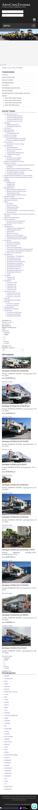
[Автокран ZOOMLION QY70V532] (16, 428)
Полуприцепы (8, 254)
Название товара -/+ (8, 322)
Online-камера (7, 90)
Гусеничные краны (12, 209)
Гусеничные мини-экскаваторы (16, 221)
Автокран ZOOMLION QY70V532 (15, 441)
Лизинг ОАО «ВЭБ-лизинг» (12, 105)
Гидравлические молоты (14, 230)
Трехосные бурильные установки (16, 238)
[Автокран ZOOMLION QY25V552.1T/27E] (16, 536)
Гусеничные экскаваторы (14, 312)
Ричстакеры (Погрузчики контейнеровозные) (20, 249)
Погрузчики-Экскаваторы (14, 247)
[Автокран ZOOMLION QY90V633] (16, 362)
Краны (14, 67)
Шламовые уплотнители (11, 309)
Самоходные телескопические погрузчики (19, 251)
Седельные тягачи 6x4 (13, 295)
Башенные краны (12, 205)
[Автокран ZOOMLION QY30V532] (16, 504)
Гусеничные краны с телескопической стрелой (20, 210)
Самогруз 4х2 (11, 277)
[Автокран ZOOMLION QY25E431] (16, 603)
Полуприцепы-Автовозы (14, 258)
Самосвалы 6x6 (11, 287)
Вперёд (6, 341)
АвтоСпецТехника (16, 4)
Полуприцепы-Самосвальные (15, 265)
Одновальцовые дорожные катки (16, 191)
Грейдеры (7, 180)
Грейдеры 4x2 (11, 182)
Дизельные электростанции (15, 235)
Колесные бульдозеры (13, 159)
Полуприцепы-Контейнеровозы (16, 261)
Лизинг (4, 96)
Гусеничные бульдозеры (14, 158)
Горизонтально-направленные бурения (18, 168)
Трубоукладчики (9, 307)
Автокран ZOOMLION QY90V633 (15, 371)
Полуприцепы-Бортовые (14, 259)
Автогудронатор (9, 130)
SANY (3, 329)
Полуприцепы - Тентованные (15, 256)
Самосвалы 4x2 (11, 284)
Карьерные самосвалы (11, 200)
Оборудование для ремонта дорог (17, 237)
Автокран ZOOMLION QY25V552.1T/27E (18, 550)
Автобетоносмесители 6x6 (14, 119)
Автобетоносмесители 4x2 (14, 116)
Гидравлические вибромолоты (16, 228)
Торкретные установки (13, 154)
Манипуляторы (11, 212)
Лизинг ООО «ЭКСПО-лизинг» (13, 100)
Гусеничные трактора (13, 303)
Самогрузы (7, 275)
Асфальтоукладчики (10, 137)
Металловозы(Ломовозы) (11, 217)
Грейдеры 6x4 (11, 184)
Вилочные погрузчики (13, 242)
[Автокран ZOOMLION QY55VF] (16, 456)
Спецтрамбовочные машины (12, 300)
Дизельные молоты (12, 233)
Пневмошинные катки (13, 193)
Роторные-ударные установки (15, 173)
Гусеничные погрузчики (14, 244)
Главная (9, 67)
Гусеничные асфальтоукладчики (16, 138)
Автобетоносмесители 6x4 (14, 117)
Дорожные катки (9, 187)
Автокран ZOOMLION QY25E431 (15, 615)
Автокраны (10, 203)
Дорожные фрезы (9, 196)
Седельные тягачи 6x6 (13, 296)
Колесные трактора (12, 305)
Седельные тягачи (9, 291)
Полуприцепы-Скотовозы (14, 266)
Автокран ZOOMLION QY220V (14, 648)
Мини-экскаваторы (9, 219)
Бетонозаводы (8, 142)
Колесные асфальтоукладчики (16, 140)
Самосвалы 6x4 (11, 286)
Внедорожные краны (13, 207)
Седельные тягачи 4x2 (13, 293)
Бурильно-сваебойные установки (14, 161)
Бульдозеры (8, 156)
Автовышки (7, 128)
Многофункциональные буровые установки (19, 170)
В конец (6, 343)
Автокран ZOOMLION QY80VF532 (16, 406)
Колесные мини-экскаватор (15, 223)
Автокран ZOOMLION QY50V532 (15, 485)
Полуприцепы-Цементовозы (15, 270)
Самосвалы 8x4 (11, 289)
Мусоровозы (8, 224)
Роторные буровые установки (15, 172)
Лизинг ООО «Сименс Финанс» (13, 98)
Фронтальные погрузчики (14, 252)
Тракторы (7, 302)
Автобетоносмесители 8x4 (14, 121)
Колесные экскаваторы (13, 314)
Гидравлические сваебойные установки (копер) (18, 175)
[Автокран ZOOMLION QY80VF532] (16, 393)
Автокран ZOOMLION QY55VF (14, 464)
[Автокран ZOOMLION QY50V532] (6, 479)
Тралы (9, 273)
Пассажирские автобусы (14, 126)
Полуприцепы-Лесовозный (14, 263)
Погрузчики (7, 240)
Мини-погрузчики (12, 245)
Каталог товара (7, 80)
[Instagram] (34, 20)
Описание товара (7, 381)
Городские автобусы (13, 124)
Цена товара (5, 324)
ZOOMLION (5, 331)
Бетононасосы (8, 145)
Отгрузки (5, 85)
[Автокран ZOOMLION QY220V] (16, 636)
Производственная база (11, 88)
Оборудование (8, 226)
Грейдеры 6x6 (11, 186)
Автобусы (7, 123)
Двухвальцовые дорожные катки (16, 189)
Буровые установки (10, 163)
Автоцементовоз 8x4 (13, 133)
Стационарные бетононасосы (15, 152)
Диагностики (10, 231)
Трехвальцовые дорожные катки (16, 195)
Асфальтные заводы (10, 135)
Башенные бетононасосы (14, 149)
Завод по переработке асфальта (14, 198)
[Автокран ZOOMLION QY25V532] (16, 572)
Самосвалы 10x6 (12, 282)
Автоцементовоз (9, 131)
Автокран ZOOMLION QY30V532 (15, 517)
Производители (8, 82)
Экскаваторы (8, 310)
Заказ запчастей (8, 77)
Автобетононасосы (12, 147)
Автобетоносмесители (11, 114)
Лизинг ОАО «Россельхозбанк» (13, 102)
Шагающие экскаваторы (14, 316)
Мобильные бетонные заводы (15, 144)
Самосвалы (7, 280)
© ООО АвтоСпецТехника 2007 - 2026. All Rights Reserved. (19, 804)
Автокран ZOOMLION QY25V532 (15, 585)
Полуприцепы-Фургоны (13, 268)
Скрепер (6, 298)
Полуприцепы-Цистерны (14, 272)
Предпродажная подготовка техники (16, 93)
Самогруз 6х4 (11, 279)
